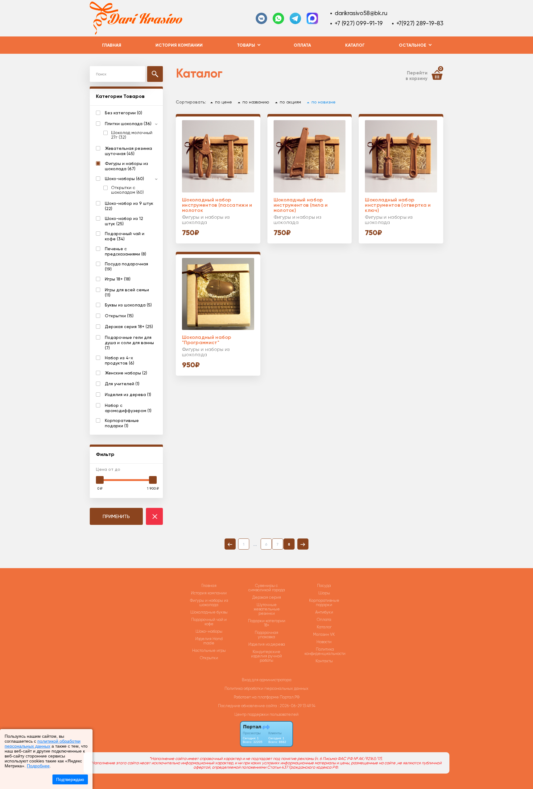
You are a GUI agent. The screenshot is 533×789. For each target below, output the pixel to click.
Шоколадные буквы (209, 612)
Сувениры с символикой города (266, 588)
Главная (111, 45)
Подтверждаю (70, 779)
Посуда (324, 586)
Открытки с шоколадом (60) (127, 190)
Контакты (324, 661)
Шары (324, 593)
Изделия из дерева (266, 644)
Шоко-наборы (209, 631)
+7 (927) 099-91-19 (358, 23)
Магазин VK (324, 634)
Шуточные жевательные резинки (267, 609)
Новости (324, 642)
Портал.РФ (290, 697)
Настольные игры (209, 650)
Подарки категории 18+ (266, 623)
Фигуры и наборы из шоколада (209, 602)
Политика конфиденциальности (324, 651)
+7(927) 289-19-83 (419, 23)
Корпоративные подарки (324, 602)
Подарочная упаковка (266, 635)
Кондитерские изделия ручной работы (266, 656)
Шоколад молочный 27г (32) (131, 135)
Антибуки (324, 612)
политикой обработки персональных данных (43, 744)
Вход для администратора (266, 679)
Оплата (302, 45)
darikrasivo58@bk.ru (361, 13)
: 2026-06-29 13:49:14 (296, 705)
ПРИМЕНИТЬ (116, 516)
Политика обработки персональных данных (266, 688)
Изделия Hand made (209, 641)
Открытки (209, 658)
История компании (179, 45)
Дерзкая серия (266, 597)
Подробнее (38, 765)
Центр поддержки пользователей (266, 714)
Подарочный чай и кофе (209, 622)
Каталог (355, 45)
